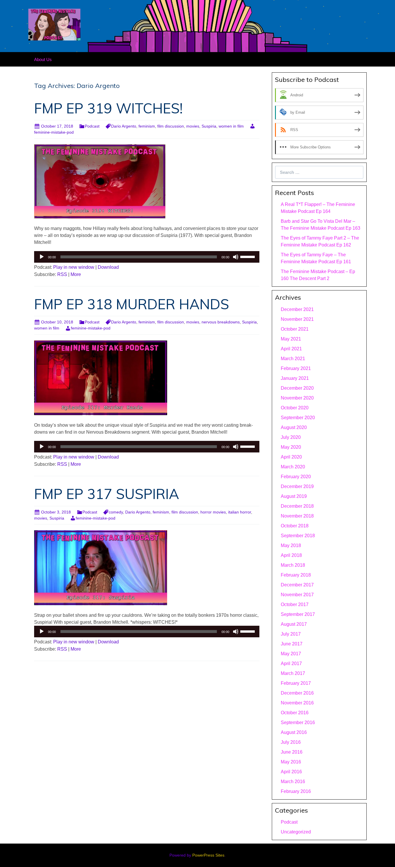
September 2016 (298, 722)
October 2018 (295, 525)
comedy (116, 512)
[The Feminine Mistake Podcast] (54, 24)
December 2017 (297, 584)
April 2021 (291, 348)
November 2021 (297, 319)
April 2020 (291, 456)
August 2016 (294, 732)
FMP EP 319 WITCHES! (108, 108)
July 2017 (291, 634)
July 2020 (291, 437)
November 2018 (297, 515)
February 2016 (296, 791)
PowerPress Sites (208, 855)
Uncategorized (296, 831)
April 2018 (291, 555)
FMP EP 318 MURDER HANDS (131, 304)
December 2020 (297, 388)
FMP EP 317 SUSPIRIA (106, 493)
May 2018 (291, 545)
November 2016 (297, 702)
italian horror (239, 512)
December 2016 (297, 693)
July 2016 (291, 742)
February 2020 (296, 476)
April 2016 (291, 771)
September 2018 (298, 535)
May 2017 (291, 653)
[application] (146, 257)
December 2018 (297, 506)
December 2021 (297, 309)
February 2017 (296, 683)
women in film (231, 126)
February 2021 (296, 368)
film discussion (170, 126)
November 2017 (297, 594)
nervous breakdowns (221, 322)
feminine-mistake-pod (90, 328)
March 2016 (293, 781)
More (76, 274)
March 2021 (293, 358)
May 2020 (291, 447)
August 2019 (294, 496)
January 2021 (295, 378)
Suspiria (209, 126)
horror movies (213, 512)
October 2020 (295, 407)
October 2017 (295, 604)
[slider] (248, 256)
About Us (43, 59)
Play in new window (73, 267)
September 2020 (298, 417)
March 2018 (293, 565)
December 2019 (297, 486)
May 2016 (291, 761)
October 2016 (295, 712)
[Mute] (236, 257)
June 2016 (291, 752)
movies (192, 126)
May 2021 (291, 338)
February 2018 (296, 575)
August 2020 (294, 427)
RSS (62, 274)
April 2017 (291, 663)
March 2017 (293, 673)
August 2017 (294, 624)
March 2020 (293, 466)
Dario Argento (123, 126)
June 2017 (291, 643)
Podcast (92, 126)
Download (108, 267)
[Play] (42, 257)
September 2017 (298, 614)
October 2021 (295, 329)
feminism (147, 126)
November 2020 (297, 397)
